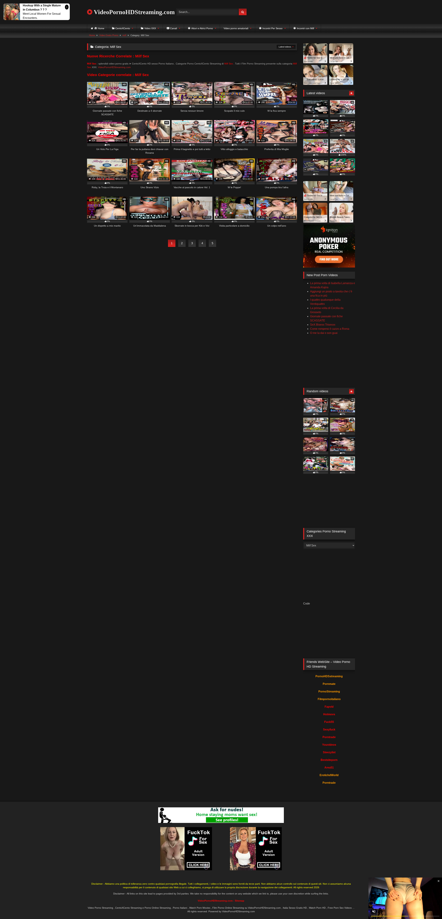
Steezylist (329, 752)
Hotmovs (329, 714)
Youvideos (329, 744)
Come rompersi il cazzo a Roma (329, 328)
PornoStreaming (329, 691)
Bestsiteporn (329, 759)
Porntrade (329, 737)
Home (92, 35)
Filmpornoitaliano (329, 699)
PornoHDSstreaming (329, 676)
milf (124, 35)
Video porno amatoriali (236, 28)
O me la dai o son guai (324, 332)
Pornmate (329, 683)
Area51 (329, 767)
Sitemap (239, 900)
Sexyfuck (329, 729)
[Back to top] (431, 908)
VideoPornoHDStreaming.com (133, 12)
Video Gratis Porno (108, 35)
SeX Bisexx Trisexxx (322, 324)
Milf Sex (228, 63)
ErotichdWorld (329, 775)
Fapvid (329, 706)
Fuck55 (329, 721)
